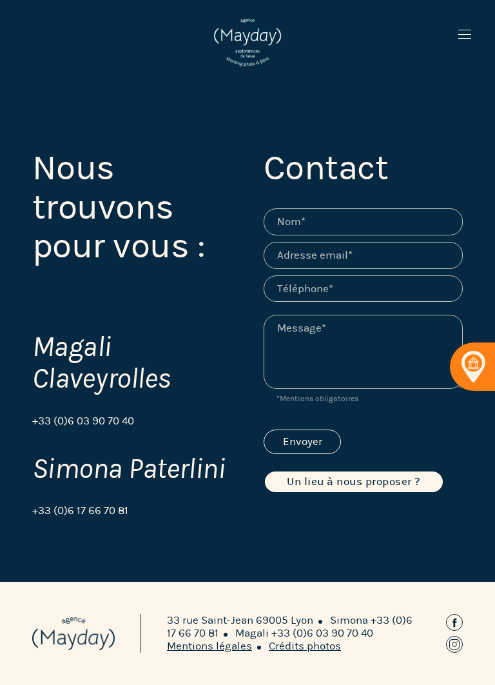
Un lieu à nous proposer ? (354, 481)
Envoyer (302, 441)
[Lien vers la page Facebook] (454, 622)
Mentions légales (209, 645)
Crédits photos (305, 645)
